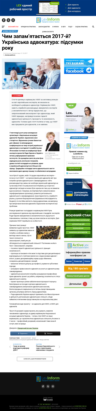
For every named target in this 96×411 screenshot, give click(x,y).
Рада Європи (44, 339)
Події (70, 26)
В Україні (55, 26)
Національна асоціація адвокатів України (24, 339)
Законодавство (44, 26)
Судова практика (81, 26)
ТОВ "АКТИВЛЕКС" (45, 404)
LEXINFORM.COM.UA (80, 406)
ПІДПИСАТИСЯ (74, 169)
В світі (63, 26)
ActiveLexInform (10, 55)
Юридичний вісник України (27, 328)
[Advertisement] (79, 88)
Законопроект (26, 338)
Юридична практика (28, 26)
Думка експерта (48, 31)
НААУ (34, 338)
